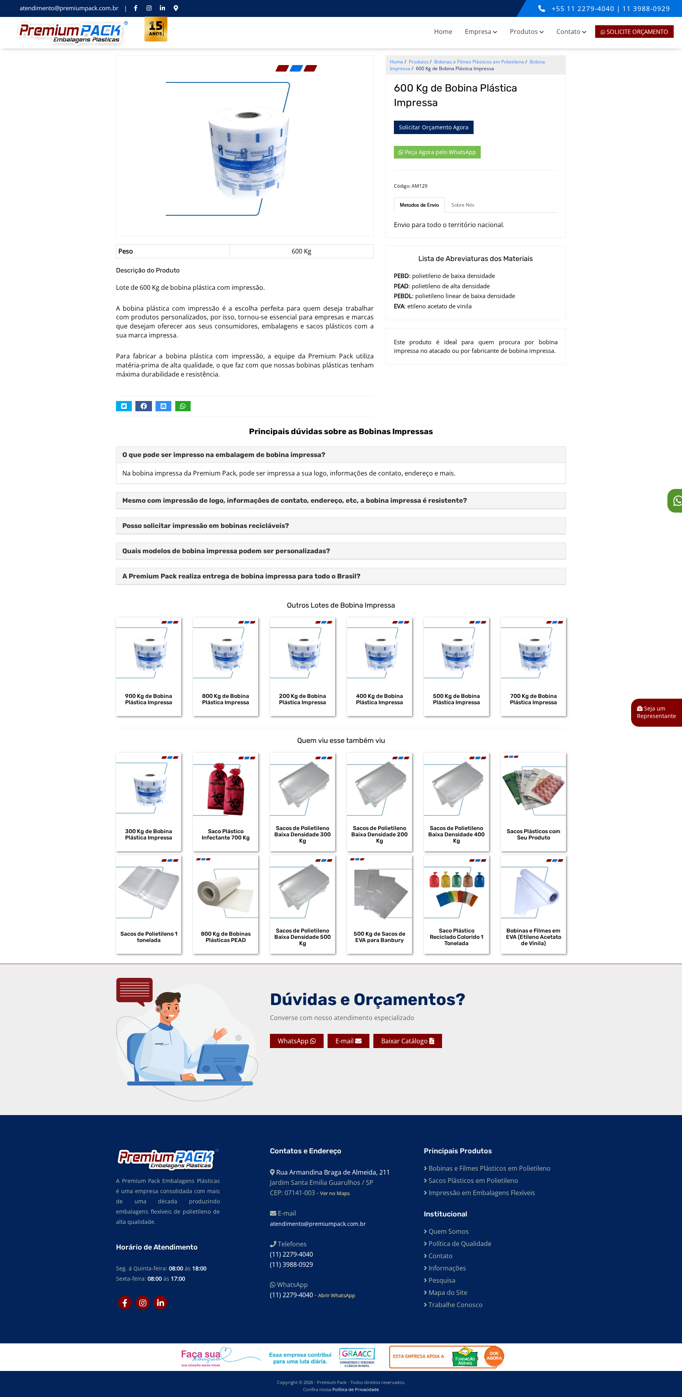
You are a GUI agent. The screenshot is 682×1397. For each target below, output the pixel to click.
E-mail (345, 1041)
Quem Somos (448, 1231)
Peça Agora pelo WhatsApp (439, 152)
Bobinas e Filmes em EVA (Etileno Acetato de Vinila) (533, 937)
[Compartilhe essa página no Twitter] (124, 406)
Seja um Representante (656, 712)
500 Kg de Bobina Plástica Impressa (456, 699)
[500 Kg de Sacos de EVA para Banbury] (379, 887)
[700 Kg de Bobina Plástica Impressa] (533, 650)
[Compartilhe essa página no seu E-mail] (163, 406)
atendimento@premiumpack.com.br (70, 8)
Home (443, 31)
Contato (569, 31)
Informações (446, 1268)
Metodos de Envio (419, 204)
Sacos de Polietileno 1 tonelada (148, 937)
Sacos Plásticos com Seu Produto (533, 834)
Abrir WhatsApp (336, 1295)
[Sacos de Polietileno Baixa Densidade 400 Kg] (456, 785)
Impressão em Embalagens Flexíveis (481, 1192)
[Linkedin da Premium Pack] (162, 8)
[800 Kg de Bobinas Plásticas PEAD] (225, 887)
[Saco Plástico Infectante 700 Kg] (225, 785)
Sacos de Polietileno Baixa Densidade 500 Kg (302, 937)
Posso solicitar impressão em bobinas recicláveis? (205, 526)
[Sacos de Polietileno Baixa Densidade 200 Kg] (379, 785)
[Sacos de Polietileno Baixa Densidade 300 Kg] (302, 785)
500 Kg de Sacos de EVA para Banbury (379, 937)
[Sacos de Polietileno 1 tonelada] (148, 887)
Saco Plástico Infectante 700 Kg (226, 834)
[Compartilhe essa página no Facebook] (143, 406)
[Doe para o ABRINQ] (442, 1357)
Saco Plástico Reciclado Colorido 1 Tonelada (456, 937)
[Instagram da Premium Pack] (149, 8)
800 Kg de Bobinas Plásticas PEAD (226, 937)
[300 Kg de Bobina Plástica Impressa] (148, 785)
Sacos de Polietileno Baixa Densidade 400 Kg (456, 834)
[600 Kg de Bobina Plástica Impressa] (244, 142)
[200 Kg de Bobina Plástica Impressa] (302, 650)
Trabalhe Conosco (455, 1304)
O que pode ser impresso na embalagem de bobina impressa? (223, 455)
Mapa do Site (447, 1292)
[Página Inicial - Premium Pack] (72, 33)
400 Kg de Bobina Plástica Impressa (379, 699)
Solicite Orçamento (636, 31)
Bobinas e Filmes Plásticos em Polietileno (489, 1168)
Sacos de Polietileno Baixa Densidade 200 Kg (379, 834)
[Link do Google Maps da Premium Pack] (175, 8)
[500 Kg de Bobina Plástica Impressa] (456, 650)
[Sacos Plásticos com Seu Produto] (533, 785)
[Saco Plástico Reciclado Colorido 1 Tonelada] (456, 887)
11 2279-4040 (591, 8)
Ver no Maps (335, 1193)
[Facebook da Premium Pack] (135, 8)
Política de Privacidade (355, 1389)
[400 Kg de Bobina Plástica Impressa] (379, 650)
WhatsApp (294, 1041)
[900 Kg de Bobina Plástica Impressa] (148, 650)
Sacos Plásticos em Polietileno (472, 1180)
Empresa (479, 31)
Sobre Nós (463, 204)
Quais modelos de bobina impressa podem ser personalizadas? (226, 551)
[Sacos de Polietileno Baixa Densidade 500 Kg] (302, 887)
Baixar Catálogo (405, 1041)
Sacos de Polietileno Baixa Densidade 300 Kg (302, 834)
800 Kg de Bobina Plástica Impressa (225, 699)
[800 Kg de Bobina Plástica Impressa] (225, 650)
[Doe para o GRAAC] (277, 1357)
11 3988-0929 (646, 8)
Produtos (525, 31)
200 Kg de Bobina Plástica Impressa (302, 699)
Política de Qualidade (459, 1243)
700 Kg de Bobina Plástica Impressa (533, 699)
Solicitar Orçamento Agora (433, 127)
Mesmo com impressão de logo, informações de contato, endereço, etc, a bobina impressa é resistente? (294, 500)
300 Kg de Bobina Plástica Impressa (148, 834)
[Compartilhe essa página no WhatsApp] (183, 406)
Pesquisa (441, 1280)
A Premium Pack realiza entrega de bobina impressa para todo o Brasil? (241, 576)
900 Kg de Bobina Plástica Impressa (148, 699)
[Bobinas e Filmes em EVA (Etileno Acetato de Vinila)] (533, 887)
